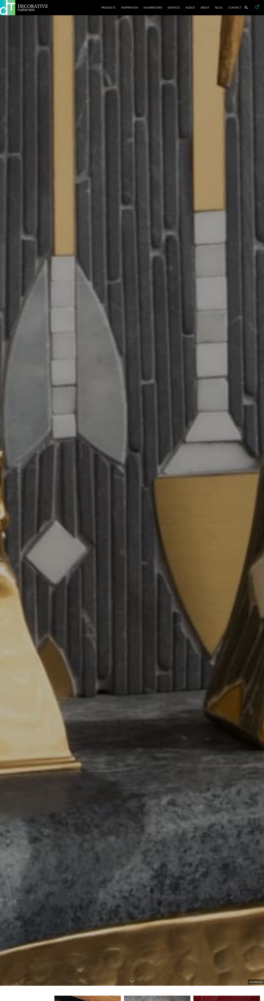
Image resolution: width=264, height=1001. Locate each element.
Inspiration (129, 7)
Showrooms (152, 7)
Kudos (190, 7)
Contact (234, 7)
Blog (219, 7)
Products (108, 7)
